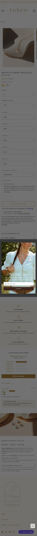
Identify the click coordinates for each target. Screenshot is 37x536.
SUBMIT (18, 288)
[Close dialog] (34, 244)
